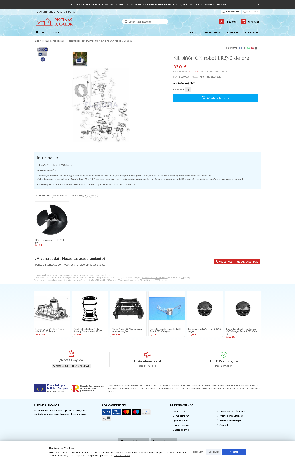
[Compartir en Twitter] (244, 48)
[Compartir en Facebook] (240, 48)
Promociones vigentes (231, 415)
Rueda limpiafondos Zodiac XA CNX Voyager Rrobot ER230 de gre (241, 331)
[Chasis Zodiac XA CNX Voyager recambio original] (128, 309)
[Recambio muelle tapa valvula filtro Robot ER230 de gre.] (167, 309)
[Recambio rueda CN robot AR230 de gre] (205, 309)
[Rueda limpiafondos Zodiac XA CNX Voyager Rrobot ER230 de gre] (243, 309)
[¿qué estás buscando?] (145, 21)
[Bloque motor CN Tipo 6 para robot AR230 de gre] (52, 309)
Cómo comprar (181, 415)
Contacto (224, 425)
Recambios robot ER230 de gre (154, 277)
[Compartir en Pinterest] (252, 48)
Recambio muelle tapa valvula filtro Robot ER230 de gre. (166, 330)
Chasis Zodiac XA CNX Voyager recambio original (127, 330)
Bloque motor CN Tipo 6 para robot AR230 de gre (49, 330)
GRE (182, 277)
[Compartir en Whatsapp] (248, 48)
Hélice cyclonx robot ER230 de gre (50, 241)
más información (147, 366)
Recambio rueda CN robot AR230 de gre (204, 330)
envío (189, 71)
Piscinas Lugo (180, 410)
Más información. (122, 455)
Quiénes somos (181, 420)
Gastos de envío (181, 429)
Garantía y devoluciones (232, 410)
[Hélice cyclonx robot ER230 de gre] (52, 220)
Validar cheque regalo (230, 420)
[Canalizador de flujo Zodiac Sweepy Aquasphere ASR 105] (90, 309)
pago (196, 71)
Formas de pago (181, 425)
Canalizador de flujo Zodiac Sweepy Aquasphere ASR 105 (87, 330)
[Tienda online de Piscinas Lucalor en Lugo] (54, 22)
